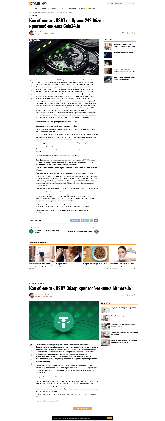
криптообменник (82, 368)
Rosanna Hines (39, 31)
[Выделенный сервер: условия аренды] (108, 55)
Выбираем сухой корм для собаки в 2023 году (95, 265)
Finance (33, 283)
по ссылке (82, 191)
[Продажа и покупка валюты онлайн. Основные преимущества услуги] (105, 326)
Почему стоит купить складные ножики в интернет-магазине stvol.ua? (125, 78)
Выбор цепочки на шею (62, 264)
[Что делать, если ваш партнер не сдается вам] (105, 310)
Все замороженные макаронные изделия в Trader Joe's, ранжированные (124, 45)
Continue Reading (82, 408)
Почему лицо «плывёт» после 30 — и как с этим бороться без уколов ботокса (122, 265)
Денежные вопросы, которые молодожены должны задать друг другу (124, 70)
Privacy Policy (75, 418)
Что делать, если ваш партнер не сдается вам (123, 308)
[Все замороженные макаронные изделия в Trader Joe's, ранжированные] (108, 46)
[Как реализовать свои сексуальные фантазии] (108, 63)
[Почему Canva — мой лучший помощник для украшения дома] (105, 318)
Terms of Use (86, 418)
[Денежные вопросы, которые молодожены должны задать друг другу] (108, 71)
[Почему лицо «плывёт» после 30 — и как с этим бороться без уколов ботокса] (123, 254)
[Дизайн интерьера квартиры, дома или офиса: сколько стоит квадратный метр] (105, 342)
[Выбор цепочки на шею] (69, 254)
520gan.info (37, 3)
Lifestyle (34, 15)
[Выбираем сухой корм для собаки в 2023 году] (96, 254)
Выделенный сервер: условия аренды (124, 53)
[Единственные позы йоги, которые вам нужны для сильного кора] (105, 334)
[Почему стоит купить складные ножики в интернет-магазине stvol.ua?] (108, 79)
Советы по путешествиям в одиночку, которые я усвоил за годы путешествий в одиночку (41, 266)
